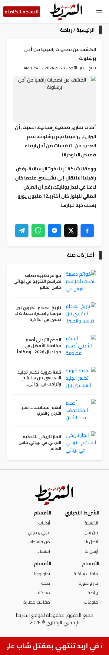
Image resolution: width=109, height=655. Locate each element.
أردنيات (44, 523)
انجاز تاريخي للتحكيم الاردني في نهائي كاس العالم (39, 443)
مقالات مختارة (36, 602)
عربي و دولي (39, 532)
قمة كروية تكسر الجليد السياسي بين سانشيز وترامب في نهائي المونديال (39, 378)
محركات (42, 592)
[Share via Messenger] (54, 230)
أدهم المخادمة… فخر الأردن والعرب (41, 410)
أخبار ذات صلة (80, 255)
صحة (45, 583)
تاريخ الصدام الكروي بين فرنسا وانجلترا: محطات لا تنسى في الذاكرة (38, 314)
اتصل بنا (91, 542)
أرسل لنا (91, 551)
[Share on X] (71, 230)
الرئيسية (85, 30)
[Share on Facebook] (87, 230)
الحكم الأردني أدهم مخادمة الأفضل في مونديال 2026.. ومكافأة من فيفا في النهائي (37, 346)
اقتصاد (44, 551)
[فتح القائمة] (99, 11)
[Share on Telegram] (21, 230)
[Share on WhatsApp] (38, 230)
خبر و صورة (88, 583)
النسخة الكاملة (22, 11)
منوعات (91, 602)
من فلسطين (39, 542)
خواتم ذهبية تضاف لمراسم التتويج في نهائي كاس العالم (37, 282)
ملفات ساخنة (86, 574)
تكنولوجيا (42, 574)
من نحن (91, 532)
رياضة (66, 30)
